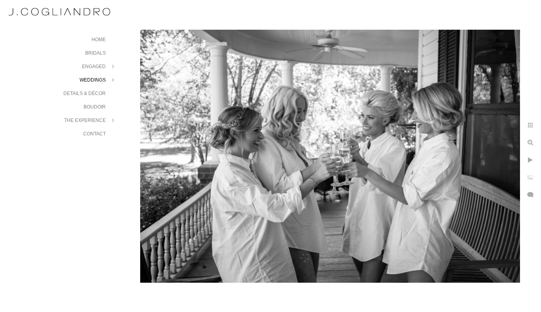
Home (98, 39)
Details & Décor (84, 93)
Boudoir (95, 107)
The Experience (85, 120)
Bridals (95, 53)
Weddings (93, 80)
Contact (94, 134)
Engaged (94, 66)
